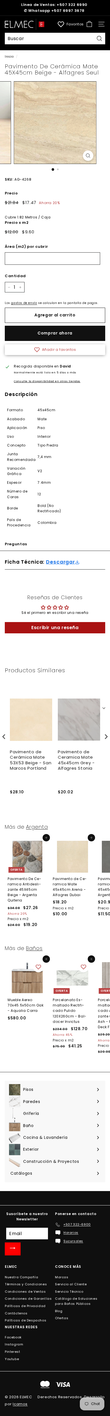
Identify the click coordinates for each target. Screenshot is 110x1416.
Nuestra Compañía (21, 1277)
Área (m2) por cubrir (26, 246)
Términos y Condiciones (26, 1284)
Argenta (37, 826)
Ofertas (61, 1318)
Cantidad (15, 276)
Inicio (9, 56)
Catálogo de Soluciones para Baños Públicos (76, 1301)
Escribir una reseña (54, 627)
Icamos (20, 1404)
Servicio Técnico (69, 1291)
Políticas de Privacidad (25, 1306)
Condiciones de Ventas (25, 1291)
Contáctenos (16, 1313)
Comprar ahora (55, 333)
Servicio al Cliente (71, 1284)
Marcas (62, 1277)
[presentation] (4, 736)
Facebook (13, 1337)
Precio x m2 (17, 222)
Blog (58, 1311)
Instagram (14, 1344)
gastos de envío (24, 303)
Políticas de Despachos (25, 1320)
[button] (55, 349)
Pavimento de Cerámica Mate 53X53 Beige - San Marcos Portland (30, 760)
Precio (11, 193)
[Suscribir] (13, 1248)
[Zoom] (88, 155)
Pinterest (12, 1351)
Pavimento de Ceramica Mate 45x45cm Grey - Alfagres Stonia (76, 760)
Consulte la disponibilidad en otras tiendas (47, 381)
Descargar (60, 562)
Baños (34, 948)
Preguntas (16, 544)
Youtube (12, 1359)
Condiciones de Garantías (28, 1298)
